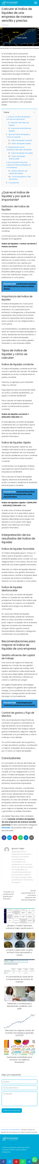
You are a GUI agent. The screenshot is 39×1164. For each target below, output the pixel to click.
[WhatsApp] (20, 837)
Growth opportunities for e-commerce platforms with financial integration (28, 895)
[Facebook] (4, 837)
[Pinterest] (15, 837)
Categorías (6, 1152)
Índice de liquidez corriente (21, 140)
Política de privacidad (18, 1150)
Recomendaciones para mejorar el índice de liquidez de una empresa (19, 165)
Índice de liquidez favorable (22, 153)
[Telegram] (26, 837)
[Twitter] (9, 837)
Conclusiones (13, 183)
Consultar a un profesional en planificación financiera (8, 895)
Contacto (5, 1150)
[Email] (31, 837)
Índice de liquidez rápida (21, 143)
